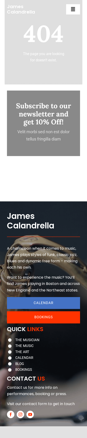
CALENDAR (24, 358)
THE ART (22, 352)
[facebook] (10, 414)
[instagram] (20, 414)
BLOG (19, 364)
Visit (10, 403)
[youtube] (30, 414)
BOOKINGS (23, 370)
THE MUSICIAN (27, 340)
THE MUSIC (24, 346)
